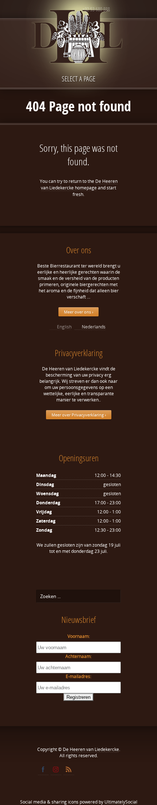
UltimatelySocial (120, 802)
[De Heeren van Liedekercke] (78, 52)
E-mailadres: (78, 676)
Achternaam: (78, 656)
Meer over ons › (78, 312)
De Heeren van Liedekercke (91, 749)
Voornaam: (79, 636)
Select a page (78, 78)
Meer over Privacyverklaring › (78, 414)
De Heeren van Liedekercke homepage (79, 184)
